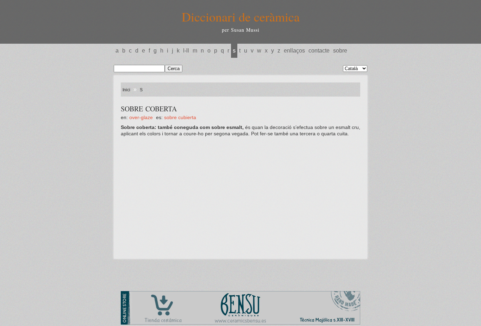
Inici (126, 89)
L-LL (186, 51)
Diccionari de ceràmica (241, 16)
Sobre (340, 51)
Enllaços (294, 51)
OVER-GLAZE (141, 117)
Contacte (319, 51)
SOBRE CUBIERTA (180, 117)
